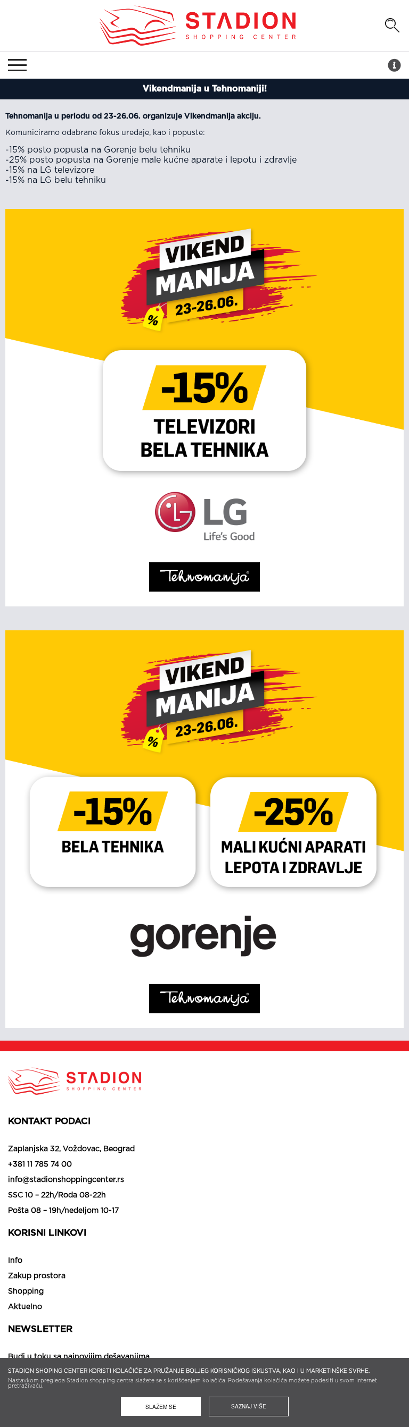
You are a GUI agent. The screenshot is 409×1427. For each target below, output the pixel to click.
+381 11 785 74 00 (40, 1164)
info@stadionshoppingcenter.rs (66, 1180)
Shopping (26, 1291)
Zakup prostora (37, 1276)
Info (15, 1260)
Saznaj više (248, 1406)
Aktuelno (25, 1307)
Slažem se (160, 1407)
